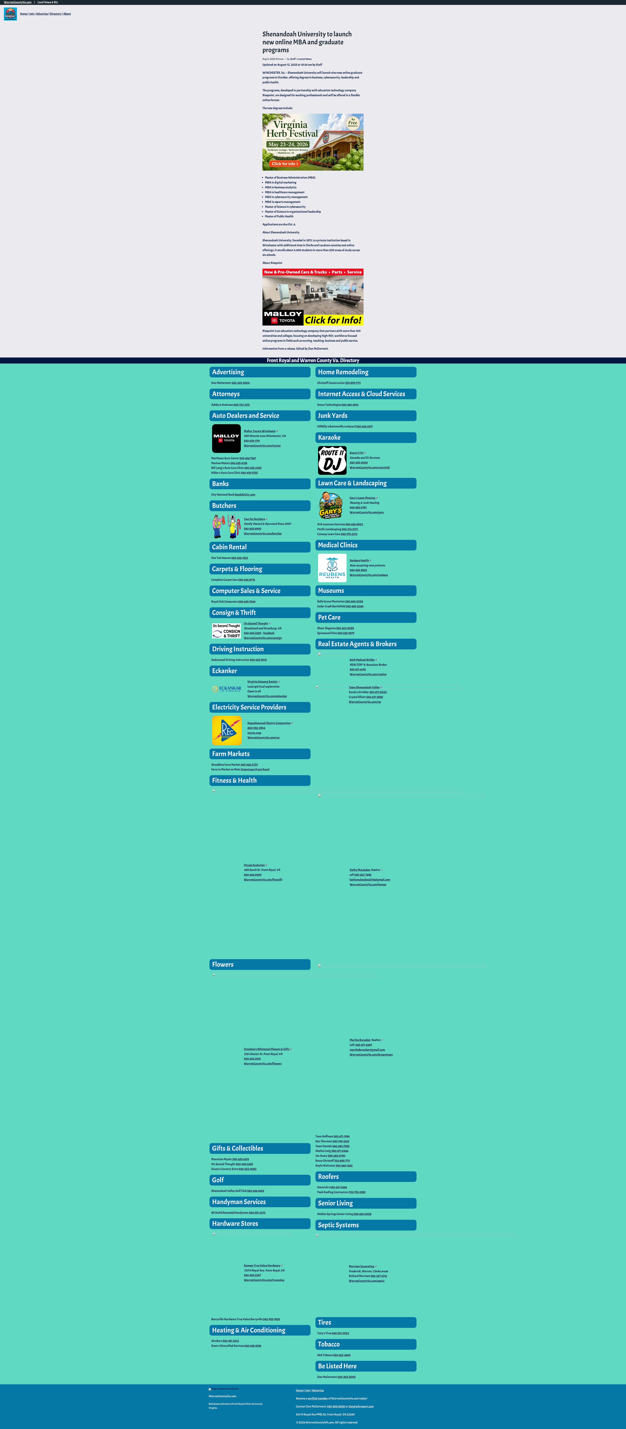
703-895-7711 (353, 383)
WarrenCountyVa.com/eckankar (267, 696)
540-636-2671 (364, 426)
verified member (318, 1398)
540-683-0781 (358, 507)
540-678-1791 (252, 441)
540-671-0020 (378, 692)
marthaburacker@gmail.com (367, 1050)
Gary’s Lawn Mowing (362, 498)
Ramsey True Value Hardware (262, 1266)
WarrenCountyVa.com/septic (367, 1281)
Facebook (268, 633)
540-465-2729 (249, 765)
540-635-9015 (258, 660)
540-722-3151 (241, 405)
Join (31, 14)
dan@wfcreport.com (361, 1406)
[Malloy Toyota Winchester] (313, 297)
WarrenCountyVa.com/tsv (365, 702)
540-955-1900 (271, 1319)
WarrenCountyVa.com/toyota (262, 446)
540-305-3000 (241, 383)
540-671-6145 (358, 669)
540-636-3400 (252, 875)
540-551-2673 (257, 1213)
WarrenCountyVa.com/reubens (369, 575)
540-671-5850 (374, 697)
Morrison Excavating (361, 1266)
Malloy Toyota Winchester (260, 431)
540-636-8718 (246, 580)
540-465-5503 (358, 570)
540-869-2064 (355, 606)
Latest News (305, 59)
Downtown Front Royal (255, 769)
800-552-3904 (256, 728)
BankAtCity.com (245, 495)
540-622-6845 (341, 1355)
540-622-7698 (362, 875)
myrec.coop (254, 733)
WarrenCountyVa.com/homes (368, 885)
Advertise (42, 14)
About (67, 14)
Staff (293, 59)
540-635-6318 (240, 1159)
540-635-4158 (238, 463)
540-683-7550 (341, 1146)
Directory (55, 14)
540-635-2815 (252, 1059)
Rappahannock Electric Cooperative (269, 723)
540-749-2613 (341, 1141)
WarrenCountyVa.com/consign (263, 638)
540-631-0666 (338, 1187)
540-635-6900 (252, 529)
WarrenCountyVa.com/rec (263, 738)
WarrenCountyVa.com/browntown (371, 1055)
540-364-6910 (350, 405)
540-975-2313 (349, 534)
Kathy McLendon (360, 870)
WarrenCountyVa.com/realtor (368, 674)
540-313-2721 (350, 529)
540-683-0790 (336, 1156)
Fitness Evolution (254, 865)
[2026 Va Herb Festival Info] (313, 170)
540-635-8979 (345, 633)
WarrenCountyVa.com (17, 2)
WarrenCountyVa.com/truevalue (264, 1280)
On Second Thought (256, 623)
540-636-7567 (247, 458)
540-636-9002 (354, 524)
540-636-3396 (252, 1346)
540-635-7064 (246, 602)
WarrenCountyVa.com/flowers (263, 1064)
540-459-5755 (249, 473)
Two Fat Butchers (254, 519)
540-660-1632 (344, 1166)
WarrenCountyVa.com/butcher (263, 534)
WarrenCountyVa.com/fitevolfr (263, 880)
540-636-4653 (255, 1191)
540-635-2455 (252, 468)
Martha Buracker (360, 1040)
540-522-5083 (247, 1169)
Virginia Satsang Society (262, 682)
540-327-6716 (379, 1276)
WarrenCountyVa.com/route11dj (370, 468)
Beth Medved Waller (362, 660)
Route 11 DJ (357, 453)
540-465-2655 (252, 633)
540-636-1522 (239, 558)
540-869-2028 (354, 601)
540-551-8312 (231, 1341)
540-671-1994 (342, 1136)
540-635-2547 (252, 1275)
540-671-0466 (339, 1151)
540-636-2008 (362, 1214)
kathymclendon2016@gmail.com (370, 880)
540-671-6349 (363, 1045)
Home (23, 14)
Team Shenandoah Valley (364, 687)
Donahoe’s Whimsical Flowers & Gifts (266, 1049)
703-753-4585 (357, 1192)
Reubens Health (359, 560)
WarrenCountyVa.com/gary (367, 512)
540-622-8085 (345, 628)
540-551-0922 (340, 1333)
